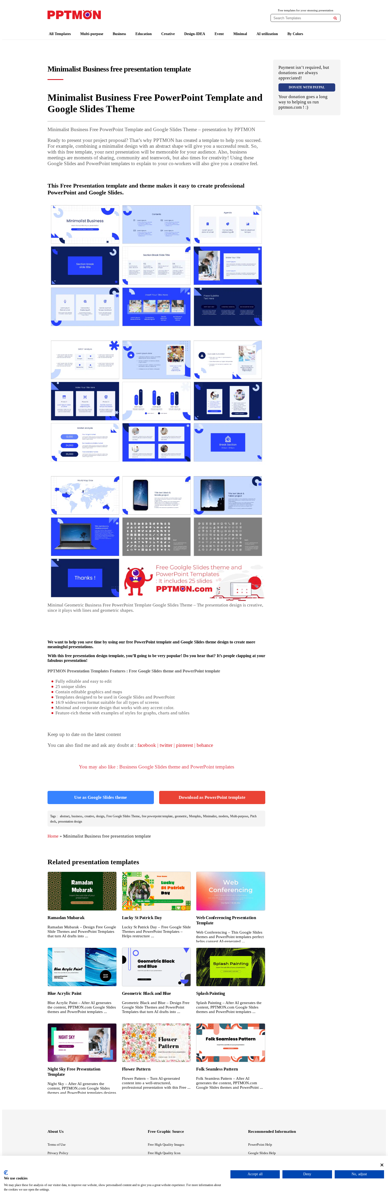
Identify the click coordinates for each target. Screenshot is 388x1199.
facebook (147, 745)
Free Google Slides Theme (123, 816)
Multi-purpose (91, 34)
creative (89, 816)
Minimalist (209, 816)
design (100, 816)
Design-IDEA (194, 34)
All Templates (60, 34)
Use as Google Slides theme (100, 797)
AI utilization (267, 34)
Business (119, 34)
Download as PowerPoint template (212, 797)
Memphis (195, 816)
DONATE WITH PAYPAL (307, 87)
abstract (64, 816)
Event (219, 34)
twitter (166, 745)
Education (143, 34)
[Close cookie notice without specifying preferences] (382, 1165)
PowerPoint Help (260, 1145)
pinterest (184, 745)
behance (205, 745)
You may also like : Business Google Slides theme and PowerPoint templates (156, 767)
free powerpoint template (157, 816)
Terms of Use (57, 1145)
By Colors (295, 34)
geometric (181, 816)
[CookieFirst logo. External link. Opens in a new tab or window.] (6, 1172)
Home (53, 836)
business (77, 816)
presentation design (70, 821)
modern (223, 816)
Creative (168, 34)
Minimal (240, 34)
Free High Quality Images (166, 1145)
